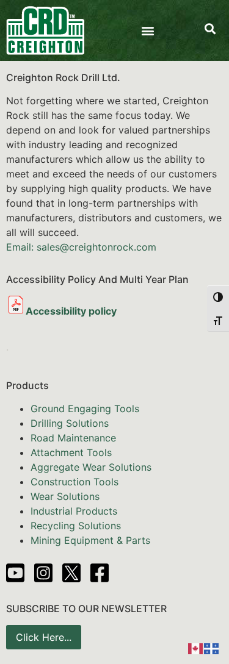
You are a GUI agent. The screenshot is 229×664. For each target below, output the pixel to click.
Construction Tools (74, 482)
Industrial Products (74, 511)
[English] (196, 647)
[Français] (212, 647)
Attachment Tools (71, 452)
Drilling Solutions (70, 423)
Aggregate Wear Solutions (91, 467)
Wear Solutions (65, 496)
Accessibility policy (71, 311)
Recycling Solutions (76, 525)
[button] (147, 31)
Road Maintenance (73, 438)
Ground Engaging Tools (85, 408)
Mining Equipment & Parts (90, 540)
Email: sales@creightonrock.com (81, 247)
